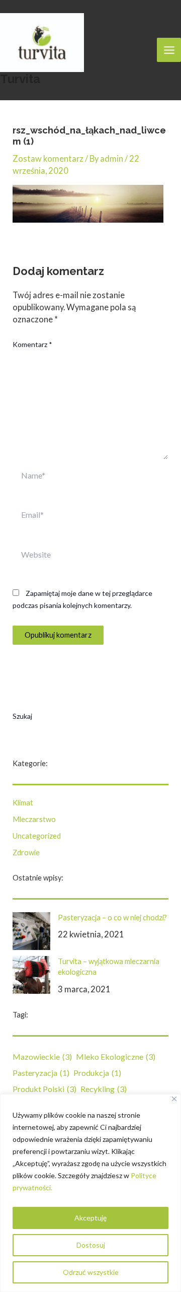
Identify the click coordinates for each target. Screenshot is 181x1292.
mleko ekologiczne (115, 1056)
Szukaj (22, 716)
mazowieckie (42, 1056)
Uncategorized (37, 836)
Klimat (23, 802)
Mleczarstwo (34, 819)
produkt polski (44, 1089)
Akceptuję (90, 1217)
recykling (103, 1089)
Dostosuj (90, 1245)
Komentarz (32, 344)
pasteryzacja (41, 1072)
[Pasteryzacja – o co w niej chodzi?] (31, 931)
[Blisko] (174, 1099)
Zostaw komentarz (48, 158)
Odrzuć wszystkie (91, 1272)
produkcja (97, 1072)
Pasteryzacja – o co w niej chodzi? (112, 917)
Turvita (20, 79)
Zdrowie (26, 852)
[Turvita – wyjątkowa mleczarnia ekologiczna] (31, 975)
